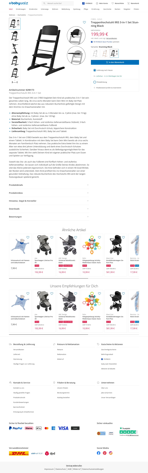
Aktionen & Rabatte (108, 369)
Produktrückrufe (19, 397)
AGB (69, 469)
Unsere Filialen (62, 388)
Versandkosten (18, 349)
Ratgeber (127, 9)
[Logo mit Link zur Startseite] (18, 3)
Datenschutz (61, 469)
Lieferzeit (16, 354)
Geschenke (107, 9)
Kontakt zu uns (18, 388)
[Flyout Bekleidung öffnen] (71, 9)
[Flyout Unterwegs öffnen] (49, 9)
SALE (11, 9)
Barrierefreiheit (19, 407)
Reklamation (61, 354)
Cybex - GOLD (96, 19)
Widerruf (60, 359)
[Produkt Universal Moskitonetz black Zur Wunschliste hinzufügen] (75, 237)
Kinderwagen (21, 9)
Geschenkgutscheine (108, 349)
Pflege (86, 9)
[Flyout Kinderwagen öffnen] (26, 9)
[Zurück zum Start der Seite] (145, 457)
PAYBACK (107, 359)
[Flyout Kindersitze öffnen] (38, 9)
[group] (56, 50)
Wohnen (55, 9)
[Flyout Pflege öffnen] (89, 9)
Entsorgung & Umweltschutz (23, 412)
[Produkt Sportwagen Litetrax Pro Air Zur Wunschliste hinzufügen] (51, 237)
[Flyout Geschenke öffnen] (112, 9)
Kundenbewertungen (21, 402)
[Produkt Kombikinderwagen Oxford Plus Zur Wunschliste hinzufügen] (123, 237)
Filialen (136, 9)
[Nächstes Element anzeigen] (15, 80)
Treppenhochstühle (35, 15)
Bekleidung (66, 9)
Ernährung (95, 9)
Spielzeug (76, 9)
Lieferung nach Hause (105, 70)
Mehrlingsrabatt (107, 354)
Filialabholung (102, 82)
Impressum (49, 469)
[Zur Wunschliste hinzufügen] (84, 22)
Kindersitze (33, 9)
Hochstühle (22, 15)
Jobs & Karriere (106, 393)
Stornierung (17, 359)
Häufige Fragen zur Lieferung (23, 364)
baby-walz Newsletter (109, 364)
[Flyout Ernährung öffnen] (100, 9)
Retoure (60, 349)
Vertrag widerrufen (74, 465)
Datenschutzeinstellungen (93, 469)
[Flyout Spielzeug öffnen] (81, 9)
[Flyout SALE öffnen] (13, 9)
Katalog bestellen (63, 397)
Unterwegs (45, 9)
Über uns (104, 388)
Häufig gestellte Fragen (21, 393)
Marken (117, 9)
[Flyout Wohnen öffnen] (59, 9)
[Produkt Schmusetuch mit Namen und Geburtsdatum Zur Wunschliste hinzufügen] (28, 237)
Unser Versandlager (108, 397)
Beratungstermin (63, 393)
